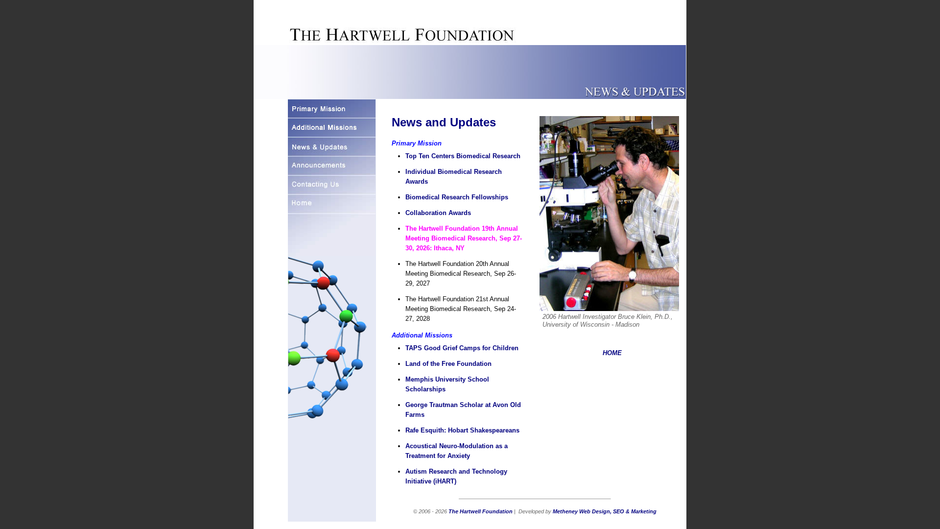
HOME (612, 353)
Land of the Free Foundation (448, 363)
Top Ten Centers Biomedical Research (462, 156)
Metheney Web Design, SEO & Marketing (605, 511)
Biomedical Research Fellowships (456, 197)
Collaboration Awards (438, 212)
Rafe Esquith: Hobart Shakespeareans (462, 430)
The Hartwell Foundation (480, 511)
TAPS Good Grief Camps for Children (461, 348)
